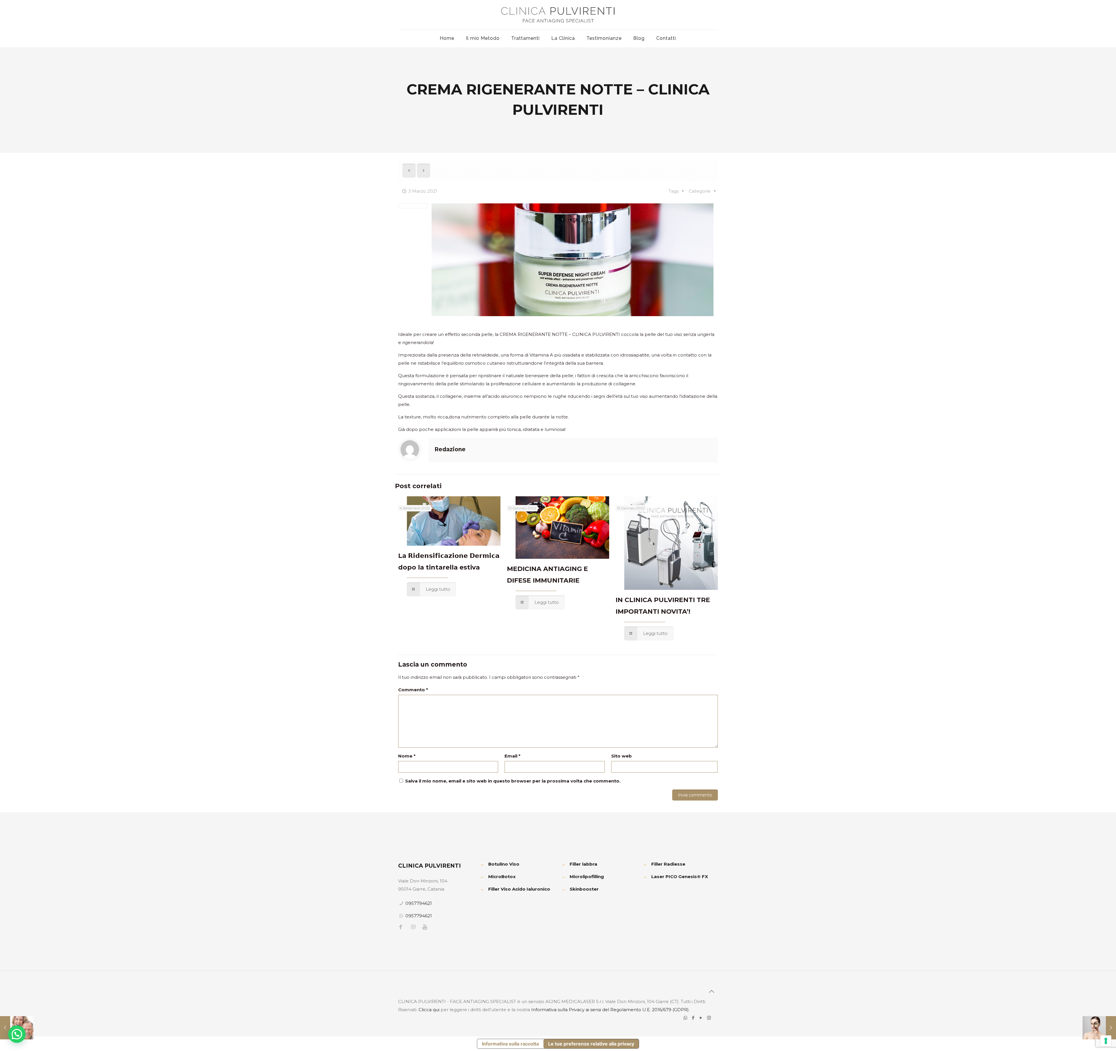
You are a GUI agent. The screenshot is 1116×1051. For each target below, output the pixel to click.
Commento (413, 689)
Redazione (450, 449)
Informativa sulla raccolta (510, 1044)
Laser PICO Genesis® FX (679, 876)
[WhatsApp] (685, 1017)
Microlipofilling (587, 876)
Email (513, 756)
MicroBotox (502, 876)
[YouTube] (701, 1017)
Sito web (621, 756)
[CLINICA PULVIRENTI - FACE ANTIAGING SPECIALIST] (558, 14)
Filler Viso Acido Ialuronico (519, 889)
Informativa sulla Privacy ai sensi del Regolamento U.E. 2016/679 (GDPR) (610, 1009)
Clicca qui (429, 1009)
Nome (407, 756)
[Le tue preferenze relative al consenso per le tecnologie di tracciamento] (1105, 1040)
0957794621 (418, 903)
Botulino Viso (503, 864)
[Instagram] (709, 1017)
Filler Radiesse (668, 864)
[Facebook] (693, 1017)
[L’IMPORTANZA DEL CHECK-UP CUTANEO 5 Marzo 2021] (1099, 1027)
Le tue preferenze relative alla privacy (591, 1044)
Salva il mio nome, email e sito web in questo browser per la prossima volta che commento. (512, 781)
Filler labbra (583, 864)
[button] (17, 1034)
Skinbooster (584, 889)
